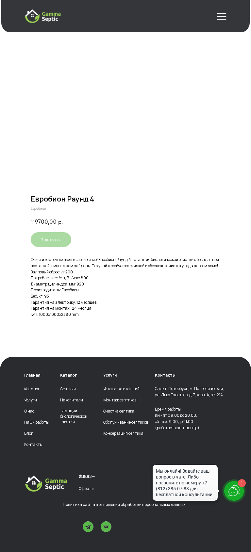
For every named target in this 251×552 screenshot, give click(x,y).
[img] (42, 16)
